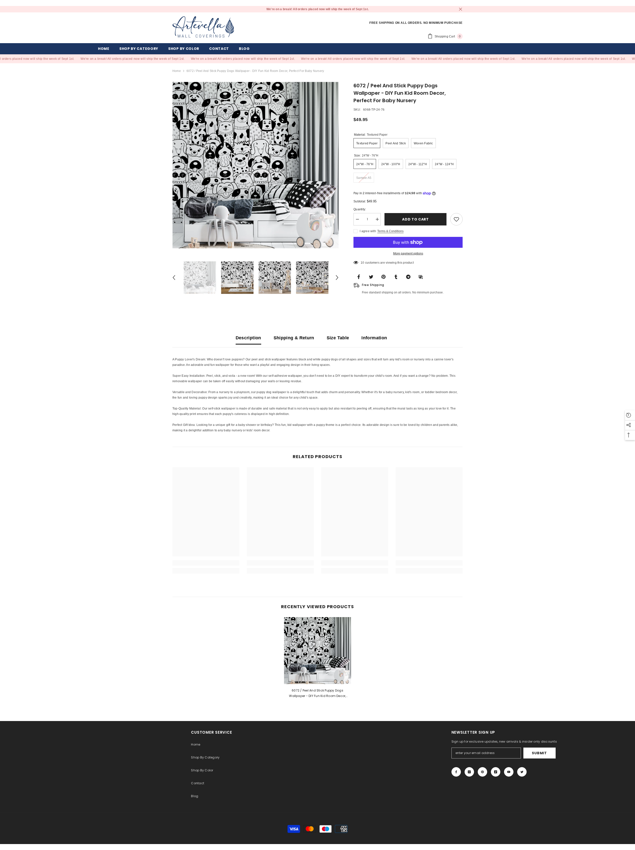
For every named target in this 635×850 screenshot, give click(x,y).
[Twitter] (372, 276)
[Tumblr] (397, 276)
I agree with (368, 231)
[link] (205, 563)
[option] (255, 165)
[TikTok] (495, 772)
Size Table (338, 337)
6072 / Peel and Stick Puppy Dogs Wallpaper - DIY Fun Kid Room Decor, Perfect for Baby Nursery (317, 693)
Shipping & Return (294, 337)
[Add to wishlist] (456, 219)
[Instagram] (469, 772)
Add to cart (415, 219)
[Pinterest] (385, 276)
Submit (539, 753)
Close (460, 9)
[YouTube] (508, 772)
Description (248, 337)
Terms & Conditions (390, 231)
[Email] (422, 276)
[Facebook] (360, 276)
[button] (174, 277)
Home (176, 71)
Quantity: (359, 209)
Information (374, 337)
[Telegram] (409, 276)
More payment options (408, 253)
